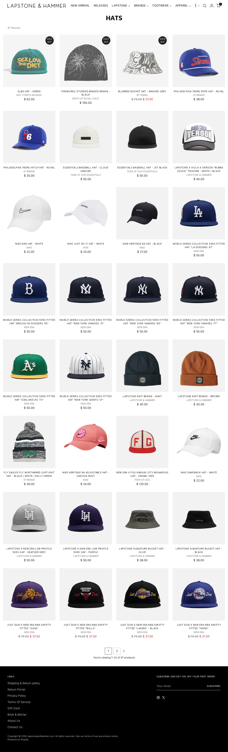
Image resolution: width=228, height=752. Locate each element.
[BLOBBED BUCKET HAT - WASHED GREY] (142, 61)
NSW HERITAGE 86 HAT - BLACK (142, 243)
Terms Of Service (19, 702)
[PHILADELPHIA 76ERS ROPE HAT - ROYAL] (199, 61)
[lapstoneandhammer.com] (37, 6)
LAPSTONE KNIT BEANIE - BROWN (199, 396)
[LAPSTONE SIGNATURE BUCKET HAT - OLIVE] (142, 518)
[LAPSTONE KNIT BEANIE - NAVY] (142, 365)
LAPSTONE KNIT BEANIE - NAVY (142, 396)
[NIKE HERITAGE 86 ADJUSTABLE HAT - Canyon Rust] (86, 442)
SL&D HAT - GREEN (29, 91)
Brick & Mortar (17, 714)
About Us (14, 720)
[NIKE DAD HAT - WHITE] (29, 213)
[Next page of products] (124, 651)
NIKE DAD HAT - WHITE (29, 243)
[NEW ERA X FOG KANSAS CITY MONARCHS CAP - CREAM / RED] (142, 442)
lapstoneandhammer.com (41, 736)
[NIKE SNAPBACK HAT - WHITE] (199, 442)
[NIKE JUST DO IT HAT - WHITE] (86, 213)
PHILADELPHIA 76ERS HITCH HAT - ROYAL (29, 167)
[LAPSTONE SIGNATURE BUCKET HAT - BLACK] (199, 518)
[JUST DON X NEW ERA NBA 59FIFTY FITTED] (29, 594)
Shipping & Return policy (24, 683)
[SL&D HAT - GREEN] (29, 61)
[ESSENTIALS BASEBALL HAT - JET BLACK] (142, 137)
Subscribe (213, 686)
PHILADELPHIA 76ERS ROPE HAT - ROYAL (199, 91)
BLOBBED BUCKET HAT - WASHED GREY (142, 91)
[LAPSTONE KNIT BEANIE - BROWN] (199, 365)
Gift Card (14, 708)
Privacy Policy (17, 695)
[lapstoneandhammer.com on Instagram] (159, 698)
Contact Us (15, 727)
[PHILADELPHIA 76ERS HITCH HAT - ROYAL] (29, 137)
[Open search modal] (204, 5)
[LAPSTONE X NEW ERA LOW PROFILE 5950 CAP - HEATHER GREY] (29, 518)
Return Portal (16, 689)
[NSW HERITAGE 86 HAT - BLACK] (142, 213)
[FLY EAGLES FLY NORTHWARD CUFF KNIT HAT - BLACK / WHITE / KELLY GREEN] (29, 442)
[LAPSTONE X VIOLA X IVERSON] (199, 137)
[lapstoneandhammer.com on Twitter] (164, 698)
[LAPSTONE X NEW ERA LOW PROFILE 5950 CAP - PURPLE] (86, 518)
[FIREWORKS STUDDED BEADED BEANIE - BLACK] (86, 61)
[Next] (198, 5)
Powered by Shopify (18, 739)
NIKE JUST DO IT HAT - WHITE (85, 243)
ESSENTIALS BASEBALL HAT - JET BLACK (142, 167)
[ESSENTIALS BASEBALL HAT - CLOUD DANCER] (86, 137)
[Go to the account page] (211, 5)
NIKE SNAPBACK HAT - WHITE (199, 472)
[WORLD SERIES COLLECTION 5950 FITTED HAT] (199, 213)
